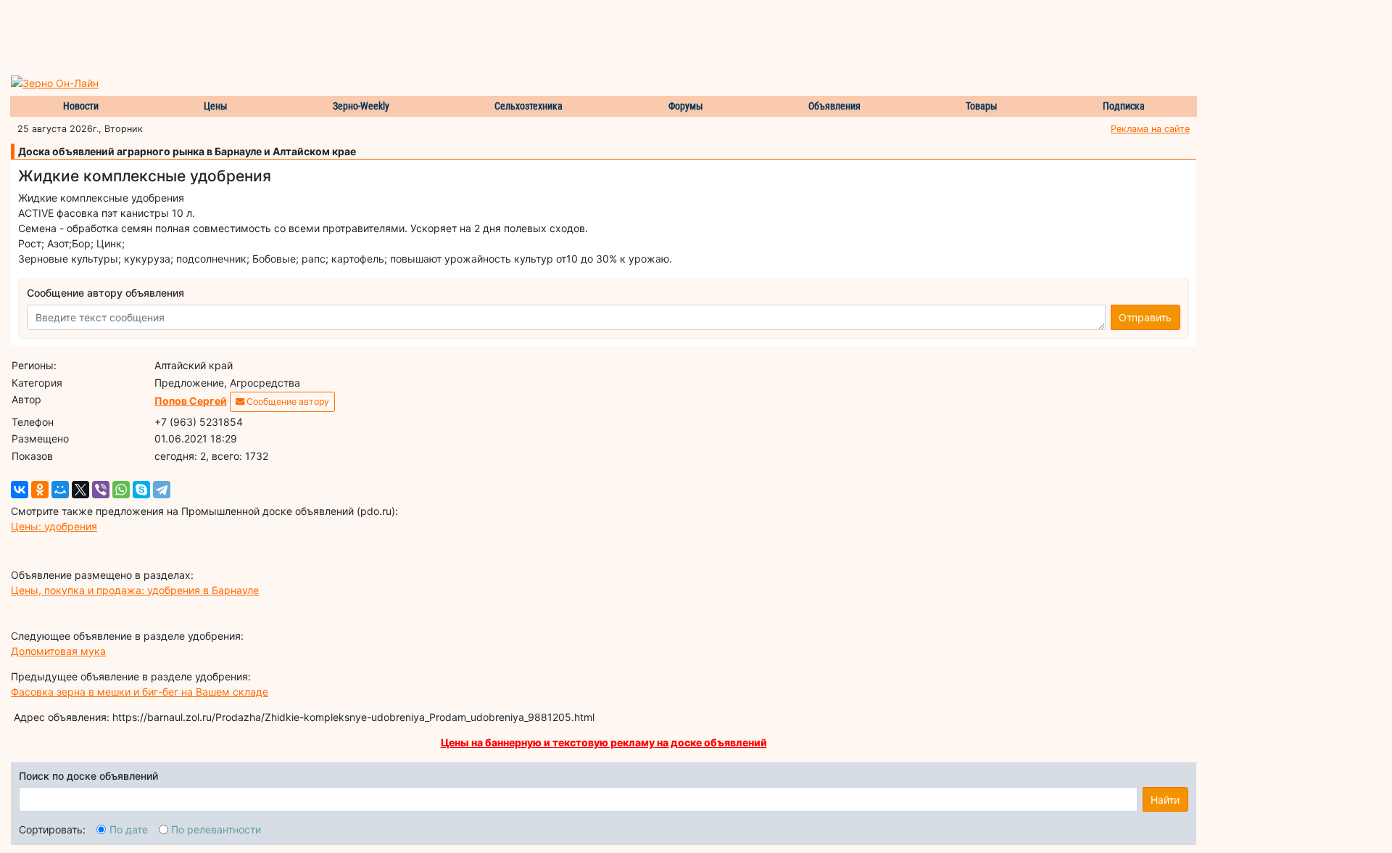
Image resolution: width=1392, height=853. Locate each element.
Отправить (1145, 317)
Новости (81, 106)
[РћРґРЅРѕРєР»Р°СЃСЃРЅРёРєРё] (40, 489)
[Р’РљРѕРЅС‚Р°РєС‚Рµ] (19, 489)
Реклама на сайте (1150, 128)
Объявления (834, 106)
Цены (216, 106)
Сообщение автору (286, 401)
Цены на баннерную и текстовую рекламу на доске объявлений (604, 742)
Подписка (1124, 106)
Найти (1165, 800)
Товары (982, 106)
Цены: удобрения (54, 526)
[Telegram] (161, 489)
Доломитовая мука (58, 651)
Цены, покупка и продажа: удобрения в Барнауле (135, 590)
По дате (128, 829)
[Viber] (100, 489)
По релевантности (216, 829)
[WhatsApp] (121, 489)
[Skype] (141, 489)
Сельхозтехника (528, 106)
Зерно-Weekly (361, 106)
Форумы (685, 106)
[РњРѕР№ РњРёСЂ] (60, 489)
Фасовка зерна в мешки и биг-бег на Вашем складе (139, 691)
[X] (80, 489)
